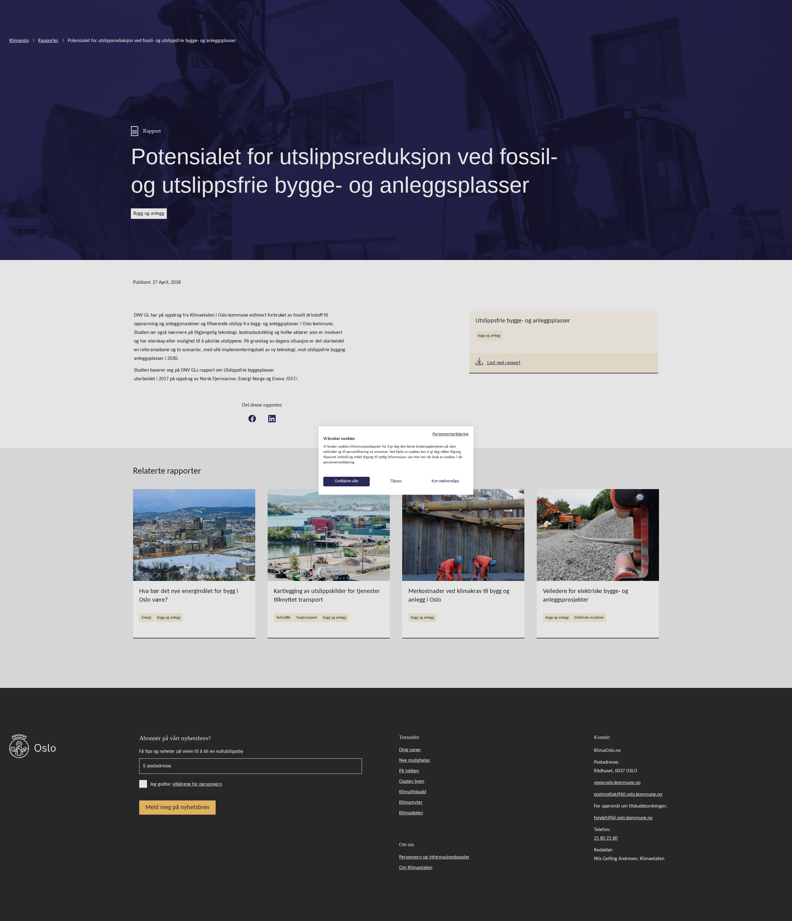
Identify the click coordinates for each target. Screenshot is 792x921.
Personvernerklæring (451, 434)
